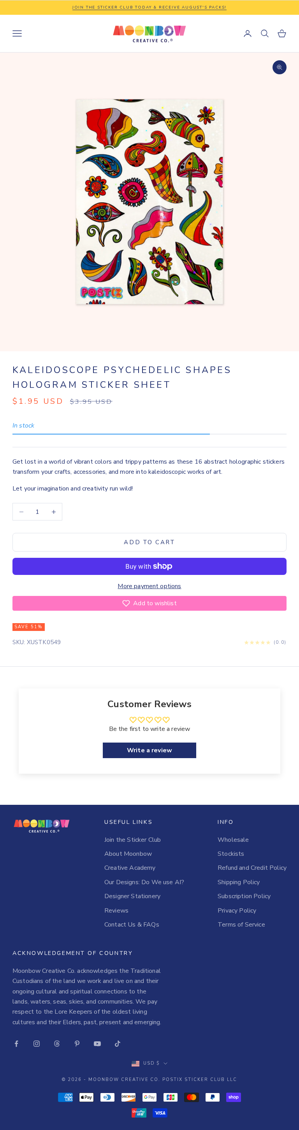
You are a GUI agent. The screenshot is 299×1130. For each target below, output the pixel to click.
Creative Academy (130, 868)
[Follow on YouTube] (97, 1044)
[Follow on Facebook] (16, 1044)
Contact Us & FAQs (131, 924)
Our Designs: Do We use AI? (144, 882)
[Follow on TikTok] (117, 1044)
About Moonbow (128, 854)
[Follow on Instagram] (36, 1044)
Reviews (116, 910)
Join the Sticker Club (132, 840)
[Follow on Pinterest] (77, 1044)
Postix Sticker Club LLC (199, 1080)
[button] (149, 603)
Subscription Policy (244, 896)
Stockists (231, 854)
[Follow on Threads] (57, 1044)
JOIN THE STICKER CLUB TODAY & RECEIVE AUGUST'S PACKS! (149, 7)
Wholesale (233, 840)
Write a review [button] (149, 750)
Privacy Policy (237, 910)
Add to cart (149, 542)
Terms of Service (241, 924)
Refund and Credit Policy (252, 868)
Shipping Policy (239, 882)
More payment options (149, 586)
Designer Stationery (132, 896)
